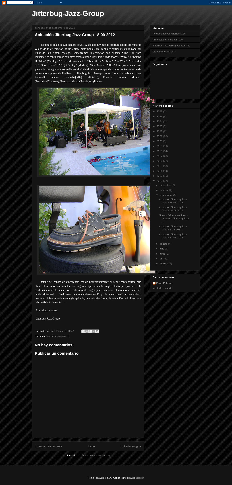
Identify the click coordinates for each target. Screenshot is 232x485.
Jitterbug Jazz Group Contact (169, 45)
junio (163, 253)
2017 (160, 156)
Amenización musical (57, 336)
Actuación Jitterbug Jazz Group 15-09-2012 (173, 201)
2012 (160, 180)
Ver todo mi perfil (162, 288)
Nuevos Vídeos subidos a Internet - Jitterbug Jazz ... (174, 218)
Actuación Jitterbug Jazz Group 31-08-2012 (173, 236)
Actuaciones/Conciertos (166, 33)
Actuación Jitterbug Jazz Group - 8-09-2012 (173, 209)
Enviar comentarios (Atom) (96, 455)
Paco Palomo (164, 283)
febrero (164, 263)
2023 (160, 126)
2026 (160, 111)
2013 (160, 175)
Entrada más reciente (48, 446)
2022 (160, 131)
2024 (160, 121)
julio (162, 248)
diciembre (166, 185)
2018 (160, 151)
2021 (160, 136)
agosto (164, 243)
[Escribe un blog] (86, 331)
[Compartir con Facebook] (93, 331)
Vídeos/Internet (161, 51)
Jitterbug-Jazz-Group (68, 13)
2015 (160, 166)
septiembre (166, 195)
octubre (164, 190)
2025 (160, 116)
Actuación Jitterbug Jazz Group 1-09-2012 (173, 228)
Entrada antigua (131, 446)
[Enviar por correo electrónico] (83, 331)
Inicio (91, 446)
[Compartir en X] (90, 331)
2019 (160, 146)
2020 (160, 141)
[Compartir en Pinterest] (97, 331)
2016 (160, 160)
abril (162, 258)
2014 (160, 170)
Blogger (139, 477)
